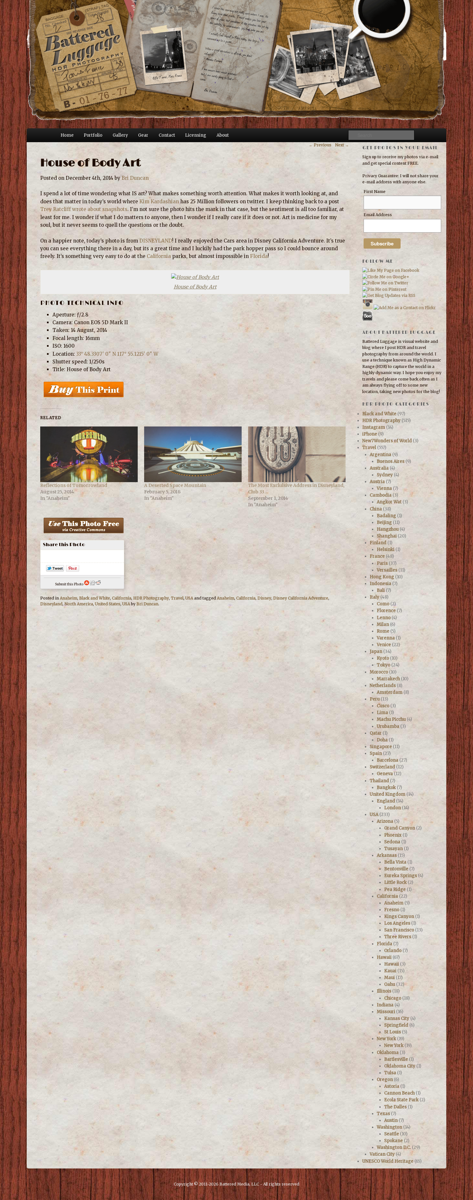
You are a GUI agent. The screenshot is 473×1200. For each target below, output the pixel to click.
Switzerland (382, 767)
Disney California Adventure (300, 598)
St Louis (392, 1032)
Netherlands (383, 685)
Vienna (384, 488)
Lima (382, 712)
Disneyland (51, 603)
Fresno (391, 909)
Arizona (385, 821)
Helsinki (385, 549)
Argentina (380, 454)
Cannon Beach (399, 1093)
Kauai (390, 971)
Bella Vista (395, 862)
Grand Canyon (399, 828)
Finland (378, 542)
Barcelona (387, 760)
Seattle (391, 1134)
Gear (143, 135)
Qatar (376, 733)
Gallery (120, 135)
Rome (383, 631)
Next (342, 144)
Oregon (385, 1079)
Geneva (385, 773)
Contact (167, 135)
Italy (374, 597)
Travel (177, 598)
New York (386, 1038)
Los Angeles (397, 923)
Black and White (94, 598)
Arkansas (387, 855)
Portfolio (93, 135)
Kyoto (383, 658)
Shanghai (387, 536)
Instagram (373, 427)
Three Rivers (397, 936)
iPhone (369, 434)
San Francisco (399, 930)
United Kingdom (387, 794)
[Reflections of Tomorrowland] (89, 454)
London (392, 808)
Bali (381, 590)
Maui (389, 977)
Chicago (392, 998)
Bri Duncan (135, 178)
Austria (377, 481)
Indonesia (380, 583)
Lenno (384, 617)
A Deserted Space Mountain (175, 485)
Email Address (378, 214)
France (377, 556)
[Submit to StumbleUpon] (86, 584)
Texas (383, 1113)
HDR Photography (151, 598)
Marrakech (388, 679)
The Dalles (395, 1107)
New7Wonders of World (387, 441)
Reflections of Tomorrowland (73, 485)
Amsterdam (390, 692)
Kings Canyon (399, 916)
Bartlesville (396, 1059)
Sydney (385, 475)
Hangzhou (388, 529)
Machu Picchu (391, 719)
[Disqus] (194, 702)
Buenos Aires (390, 461)
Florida (259, 256)
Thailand (379, 780)
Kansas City (396, 1018)
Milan (383, 624)
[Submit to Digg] (92, 584)
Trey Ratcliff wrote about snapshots (83, 209)
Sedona (392, 842)
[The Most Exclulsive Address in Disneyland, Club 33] (297, 454)
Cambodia (381, 495)
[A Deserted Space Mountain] (193, 454)
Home (67, 135)
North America (78, 603)
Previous (320, 144)
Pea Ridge (395, 889)
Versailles (387, 570)
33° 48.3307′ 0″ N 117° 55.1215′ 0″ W (117, 354)
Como (383, 604)
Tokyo (383, 665)
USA (189, 598)
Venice (384, 644)
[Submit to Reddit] (98, 584)
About (223, 135)
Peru (375, 699)
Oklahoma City (399, 1066)
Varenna (386, 638)
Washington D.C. (394, 1147)
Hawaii (384, 957)
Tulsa (390, 1073)
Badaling (386, 515)
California (159, 256)
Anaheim (68, 598)
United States (107, 603)
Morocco (379, 672)
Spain (376, 753)
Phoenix (393, 835)
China (376, 509)
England (386, 801)
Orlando (393, 950)
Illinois (384, 991)
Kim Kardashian (159, 201)
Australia (379, 468)
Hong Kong (382, 577)
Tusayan (393, 848)
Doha (382, 740)
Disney (264, 598)
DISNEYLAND (155, 241)
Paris (382, 563)
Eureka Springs (400, 875)
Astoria (391, 1086)
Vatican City (382, 1154)
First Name (374, 191)
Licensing (195, 135)
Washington (389, 1127)
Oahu (389, 984)
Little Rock (395, 882)
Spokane (393, 1140)
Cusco (383, 706)
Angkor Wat (389, 502)
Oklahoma (388, 1052)
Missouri (386, 1011)
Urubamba (388, 726)
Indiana (385, 1005)
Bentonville (396, 869)
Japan (376, 651)
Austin (391, 1120)
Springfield (396, 1025)
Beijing (384, 522)
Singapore (381, 746)
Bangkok (386, 787)
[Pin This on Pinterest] (72, 570)
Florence (386, 610)
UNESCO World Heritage (387, 1161)
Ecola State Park (401, 1100)
